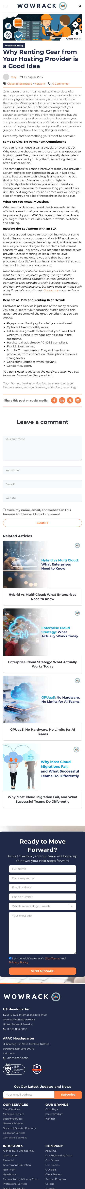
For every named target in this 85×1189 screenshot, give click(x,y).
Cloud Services (11, 1109)
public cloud (53, 387)
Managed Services (13, 1113)
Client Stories (53, 1174)
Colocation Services (14, 1132)
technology (69, 387)
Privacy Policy (18, 962)
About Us (50, 1150)
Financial (8, 1160)
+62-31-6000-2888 (17, 1058)
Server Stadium (54, 1113)
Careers (49, 1183)
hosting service (31, 383)
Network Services (13, 1123)
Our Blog (50, 1169)
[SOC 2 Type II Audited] (36, 1069)
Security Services (13, 1118)
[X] (70, 400)
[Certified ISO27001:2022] (14, 1069)
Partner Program (55, 1179)
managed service (34, 387)
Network (40, 83)
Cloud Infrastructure (19, 83)
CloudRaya (51, 1109)
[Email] (78, 400)
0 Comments (60, 83)
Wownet (50, 1118)
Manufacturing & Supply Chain (21, 1179)
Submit (42, 523)
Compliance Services (15, 1137)
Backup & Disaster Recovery (19, 1128)
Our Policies (52, 1164)
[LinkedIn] (62, 400)
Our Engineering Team (58, 1155)
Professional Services (15, 1183)
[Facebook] (54, 400)
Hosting (15, 383)
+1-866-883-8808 (17, 1028)
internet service (51, 383)
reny (13, 76)
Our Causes (52, 1160)
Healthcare (9, 1174)
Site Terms (52, 958)
